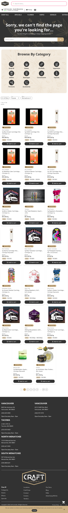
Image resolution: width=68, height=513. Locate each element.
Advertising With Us (51, 496)
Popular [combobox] (13, 98)
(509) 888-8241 (5, 463)
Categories (4, 490)
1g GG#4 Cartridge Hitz (32, 132)
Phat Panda (50, 209)
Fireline (38, 367)
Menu (23, 96)
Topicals (56, 77)
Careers (26, 496)
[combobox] (40, 4)
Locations (27, 487)
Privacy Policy (55, 504)
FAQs (47, 493)
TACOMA (5, 420)
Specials (18, 15)
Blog (47, 490)
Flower (31, 15)
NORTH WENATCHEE (11, 436)
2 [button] (27, 389)
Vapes (42, 15)
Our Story (49, 487)
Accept (34, 510)
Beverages (26, 77)
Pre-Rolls (41, 68)
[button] (17, 9)
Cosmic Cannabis (52, 249)
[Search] (60, 39)
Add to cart (12, 144)
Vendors (26, 498)
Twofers (27, 209)
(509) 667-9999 (5, 446)
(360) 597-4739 (39, 413)
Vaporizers (56, 68)
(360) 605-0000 (5, 413)
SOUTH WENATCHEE (11, 453)
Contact (26, 493)
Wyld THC (27, 288)
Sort (12, 96)
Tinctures (11, 87)
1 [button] (24, 389)
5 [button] (37, 389)
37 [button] (43, 389)
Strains (3, 493)
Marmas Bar (16, 367)
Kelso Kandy (5, 209)
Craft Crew (27, 490)
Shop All (5, 15)
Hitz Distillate (5, 130)
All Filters (6, 98)
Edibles (53, 15)
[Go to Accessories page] (26, 82)
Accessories (26, 87)
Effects (3, 495)
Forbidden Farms (6, 288)
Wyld (26, 328)
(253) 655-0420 (5, 430)
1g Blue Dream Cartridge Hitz (11, 132)
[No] (64, 510)
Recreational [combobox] (26, 98)
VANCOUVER (7, 403)
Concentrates (41, 77)
